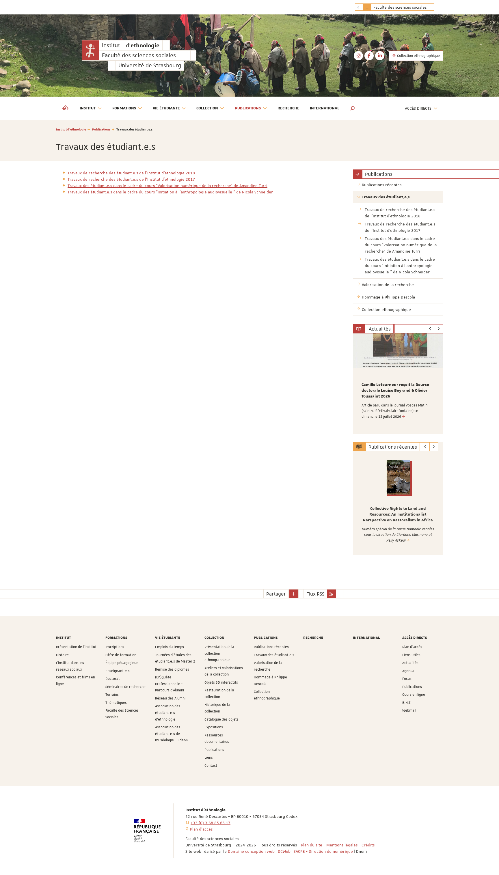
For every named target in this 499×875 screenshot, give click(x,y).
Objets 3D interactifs (221, 682)
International (324, 108)
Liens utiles (411, 655)
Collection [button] (207, 108)
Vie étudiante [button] (166, 108)
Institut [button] (88, 108)
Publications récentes (271, 647)
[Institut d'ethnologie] (90, 50)
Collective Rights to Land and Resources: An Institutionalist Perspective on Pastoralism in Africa (398, 514)
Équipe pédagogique (121, 663)
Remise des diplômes (172, 669)
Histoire (62, 655)
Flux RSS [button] (315, 594)
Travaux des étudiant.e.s (274, 655)
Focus (407, 678)
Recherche (288, 108)
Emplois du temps (169, 647)
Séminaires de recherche (125, 686)
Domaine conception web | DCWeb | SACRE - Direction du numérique (290, 851)
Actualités (410, 663)
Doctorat (112, 678)
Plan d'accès (412, 647)
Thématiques (116, 702)
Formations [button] (124, 108)
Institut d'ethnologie (71, 129)
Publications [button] (248, 108)
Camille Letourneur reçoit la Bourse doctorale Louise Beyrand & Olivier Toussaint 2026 (395, 390)
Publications (101, 129)
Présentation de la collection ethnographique (219, 653)
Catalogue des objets (221, 719)
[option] (398, 383)
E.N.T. (407, 702)
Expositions (213, 727)
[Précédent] (430, 328)
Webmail (409, 710)
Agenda (408, 671)
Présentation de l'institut (76, 647)
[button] (353, 108)
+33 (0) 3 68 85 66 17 (210, 822)
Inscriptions (114, 647)
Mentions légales (342, 845)
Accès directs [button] (418, 108)
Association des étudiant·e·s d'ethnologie (167, 712)
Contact (210, 765)
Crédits (368, 845)
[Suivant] (438, 328)
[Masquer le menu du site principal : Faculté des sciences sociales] (436, 7)
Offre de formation (120, 655)
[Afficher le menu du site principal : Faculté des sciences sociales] (359, 7)
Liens (208, 757)
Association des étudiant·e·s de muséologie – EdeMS (171, 733)
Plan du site (311, 845)
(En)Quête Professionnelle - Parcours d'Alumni (169, 684)
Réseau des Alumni (170, 698)
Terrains (112, 694)
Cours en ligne (413, 694)
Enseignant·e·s (117, 671)
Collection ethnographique (418, 55)
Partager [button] (276, 594)
